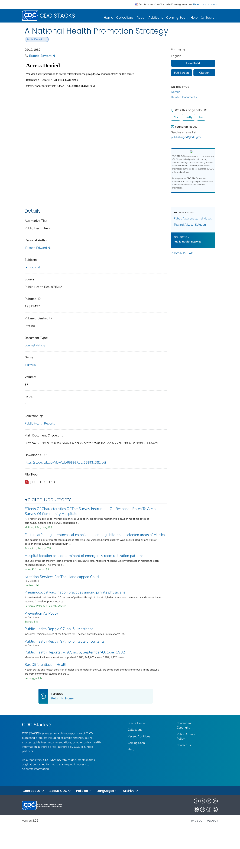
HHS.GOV (196, 820)
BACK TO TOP (183, 253)
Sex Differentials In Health (46, 664)
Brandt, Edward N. (42, 56)
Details (175, 92)
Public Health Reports (40, 423)
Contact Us (184, 745)
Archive (129, 791)
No (201, 117)
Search (210, 17)
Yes (175, 117)
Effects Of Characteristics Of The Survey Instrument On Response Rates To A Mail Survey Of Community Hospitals (91, 511)
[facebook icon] (196, 801)
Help (194, 17)
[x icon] (202, 801)
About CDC (58, 791)
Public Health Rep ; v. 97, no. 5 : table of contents (65, 641)
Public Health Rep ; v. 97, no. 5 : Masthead (59, 628)
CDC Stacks (35, 724)
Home (108, 17)
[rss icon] (215, 809)
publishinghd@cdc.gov (186, 137)
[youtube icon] (196, 809)
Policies (82, 791)
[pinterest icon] (202, 809)
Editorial (34, 267)
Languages (105, 791)
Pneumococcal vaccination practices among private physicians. (75, 592)
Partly (188, 117)
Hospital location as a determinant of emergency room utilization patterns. (84, 555)
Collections (125, 17)
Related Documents (184, 97)
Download (193, 63)
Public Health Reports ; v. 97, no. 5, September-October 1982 (75, 652)
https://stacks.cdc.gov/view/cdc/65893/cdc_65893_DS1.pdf (65, 462)
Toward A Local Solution (190, 225)
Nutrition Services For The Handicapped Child (62, 576)
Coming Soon (176, 17)
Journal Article (35, 345)
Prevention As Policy (41, 613)
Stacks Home (136, 723)
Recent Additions (150, 17)
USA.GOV (212, 820)
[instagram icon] (209, 801)
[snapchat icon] (209, 809)
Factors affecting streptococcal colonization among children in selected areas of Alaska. (95, 534)
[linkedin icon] (215, 801)
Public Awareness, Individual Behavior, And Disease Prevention (193, 218)
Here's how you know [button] (204, 4)
